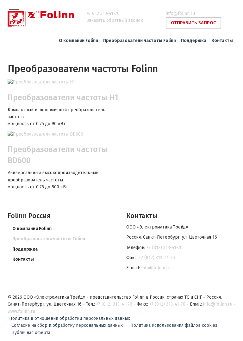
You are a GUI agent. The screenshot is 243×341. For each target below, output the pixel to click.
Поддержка (25, 249)
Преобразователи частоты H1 (63, 97)
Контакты (23, 259)
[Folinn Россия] (42, 19)
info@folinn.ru (180, 13)
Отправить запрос (193, 23)
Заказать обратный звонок (115, 20)
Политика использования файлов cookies (173, 325)
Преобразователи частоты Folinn (48, 238)
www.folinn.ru (21, 311)
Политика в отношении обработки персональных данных (69, 318)
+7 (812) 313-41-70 (164, 247)
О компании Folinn (32, 228)
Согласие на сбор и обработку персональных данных (67, 325)
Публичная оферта (30, 332)
